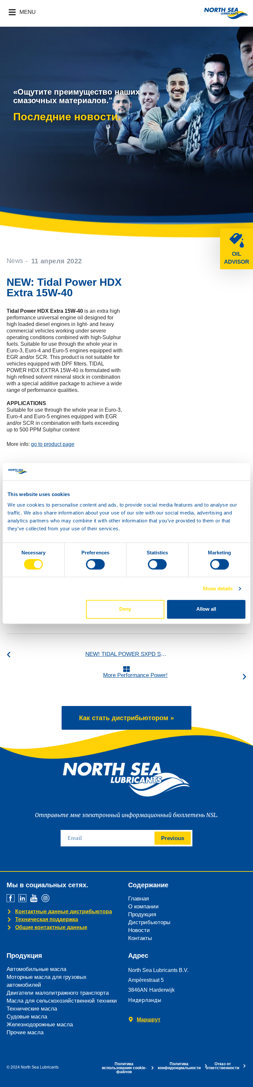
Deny (125, 609)
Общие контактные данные (51, 927)
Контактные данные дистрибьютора (63, 911)
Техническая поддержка (46, 919)
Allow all (206, 609)
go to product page (52, 444)
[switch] (95, 564)
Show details (218, 588)
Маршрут (148, 1019)
